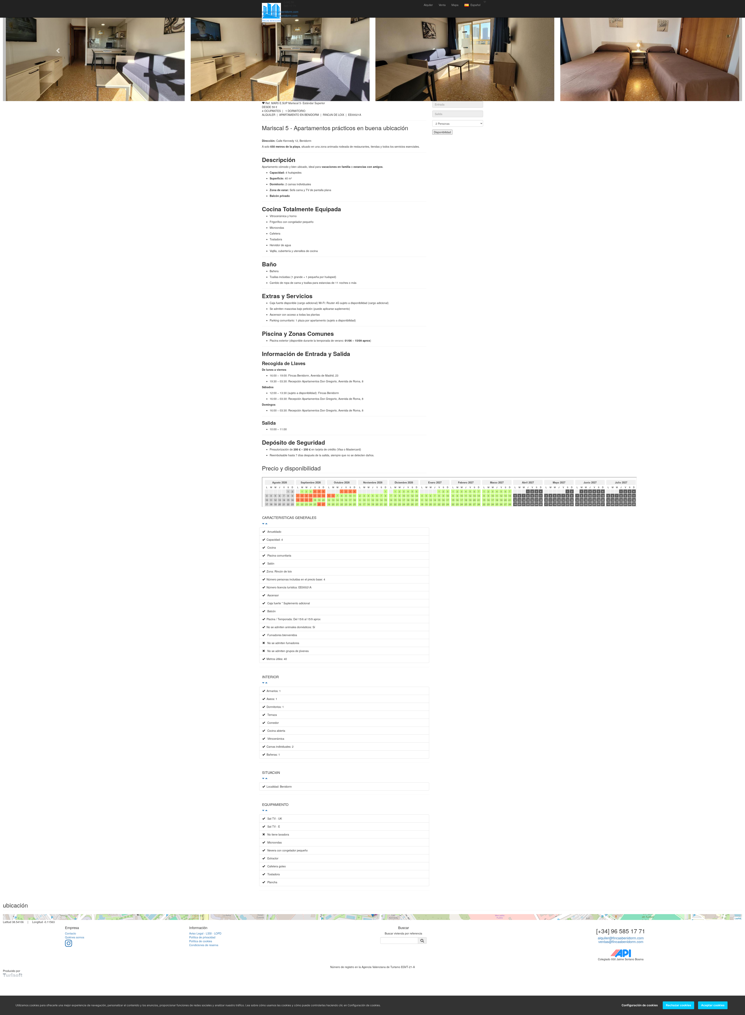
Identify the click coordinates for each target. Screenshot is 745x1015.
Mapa (454, 5)
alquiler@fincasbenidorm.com (280, 12)
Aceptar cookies (712, 1005)
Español (474, 5)
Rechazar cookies (678, 1005)
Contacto (70, 933)
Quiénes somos (74, 937)
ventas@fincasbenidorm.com (280, 15)
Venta (442, 5)
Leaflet (738, 918)
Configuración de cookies (640, 1005)
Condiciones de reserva (203, 945)
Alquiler (428, 5)
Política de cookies (200, 941)
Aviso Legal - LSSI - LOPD (205, 933)
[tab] (344, 519)
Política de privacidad (202, 937)
